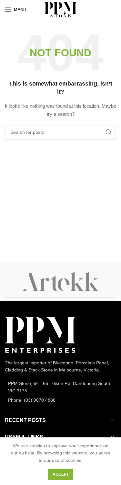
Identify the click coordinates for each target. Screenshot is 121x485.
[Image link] (40, 334)
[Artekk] (60, 281)
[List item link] (60, 387)
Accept (61, 474)
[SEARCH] (108, 132)
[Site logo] (60, 9)
